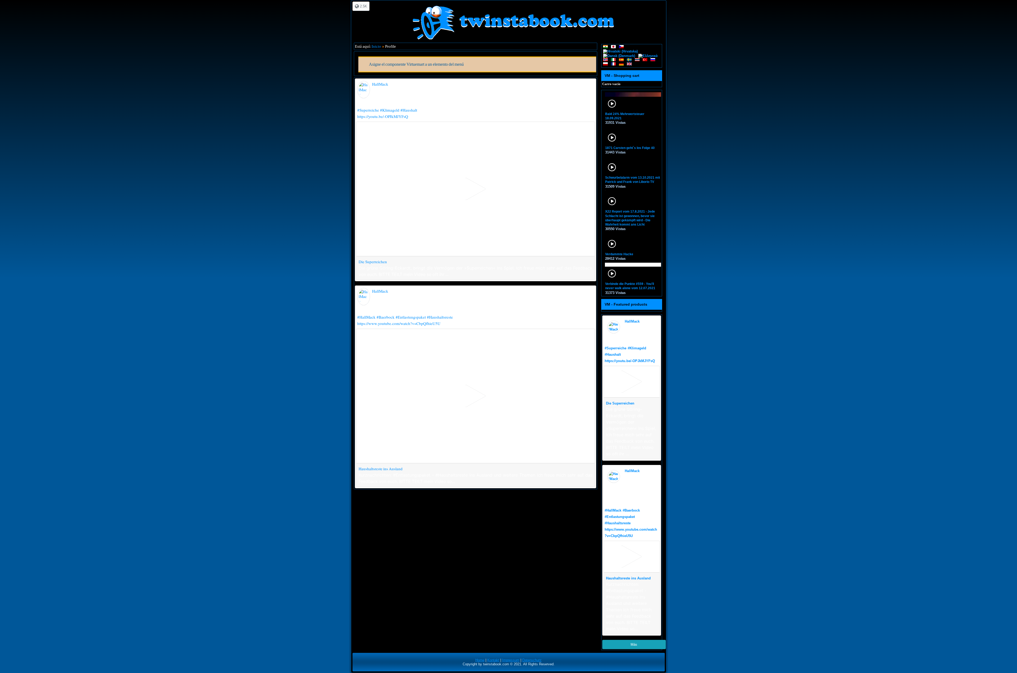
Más (634, 644)
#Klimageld (389, 110)
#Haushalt (408, 110)
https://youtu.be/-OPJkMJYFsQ (382, 116)
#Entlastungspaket (411, 317)
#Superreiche (368, 110)
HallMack (380, 84)
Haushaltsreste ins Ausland (381, 468)
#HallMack (366, 317)
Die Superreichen (373, 261)
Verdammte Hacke (619, 254)
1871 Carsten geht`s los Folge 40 (630, 148)
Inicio (376, 46)
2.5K (363, 6)
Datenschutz (532, 660)
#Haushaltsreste (440, 317)
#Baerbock (386, 317)
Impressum (510, 660)
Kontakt (493, 660)
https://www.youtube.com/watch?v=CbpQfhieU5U (398, 323)
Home (479, 660)
